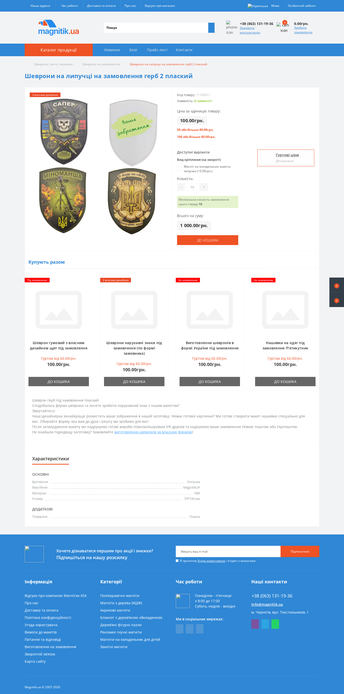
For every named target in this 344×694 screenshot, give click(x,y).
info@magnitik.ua (267, 604)
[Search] (211, 28)
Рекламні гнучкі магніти (121, 632)
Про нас (130, 6)
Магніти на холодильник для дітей (130, 639)
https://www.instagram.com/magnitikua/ (199, 628)
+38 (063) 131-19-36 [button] (272, 596)
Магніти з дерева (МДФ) (121, 602)
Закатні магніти (113, 646)
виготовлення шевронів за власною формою (153, 432)
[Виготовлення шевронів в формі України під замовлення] (210, 309)
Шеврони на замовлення (101, 64)
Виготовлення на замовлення (50, 646)
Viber (255, 624)
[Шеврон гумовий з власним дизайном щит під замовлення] (58, 309)
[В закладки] (87, 281)
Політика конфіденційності (48, 617)
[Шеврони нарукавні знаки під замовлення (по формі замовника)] (134, 309)
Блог (133, 49)
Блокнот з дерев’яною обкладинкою (131, 617)
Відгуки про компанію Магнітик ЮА (56, 595)
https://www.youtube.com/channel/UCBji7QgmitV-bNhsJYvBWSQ (189, 628)
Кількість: (185, 178)
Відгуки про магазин (160, 6)
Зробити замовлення (303, 29)
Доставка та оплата (101, 6)
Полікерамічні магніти (119, 595)
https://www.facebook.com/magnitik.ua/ (179, 628)
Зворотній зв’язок (40, 654)
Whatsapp (275, 624)
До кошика (207, 240)
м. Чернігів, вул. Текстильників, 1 (280, 612)
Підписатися (300, 551)
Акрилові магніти (115, 610)
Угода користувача (211, 561)
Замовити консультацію (250, 30)
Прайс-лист (157, 49)
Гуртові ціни (287, 155)
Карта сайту (35, 661)
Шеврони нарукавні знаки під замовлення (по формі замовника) (134, 348)
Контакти (184, 49)
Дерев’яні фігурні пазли (121, 624)
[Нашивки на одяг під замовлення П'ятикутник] (285, 309)
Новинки (112, 49)
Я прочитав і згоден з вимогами (218, 561)
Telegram (265, 624)
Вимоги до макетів (41, 632)
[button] (336, 299)
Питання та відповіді (43, 639)
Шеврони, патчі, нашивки (53, 64)
